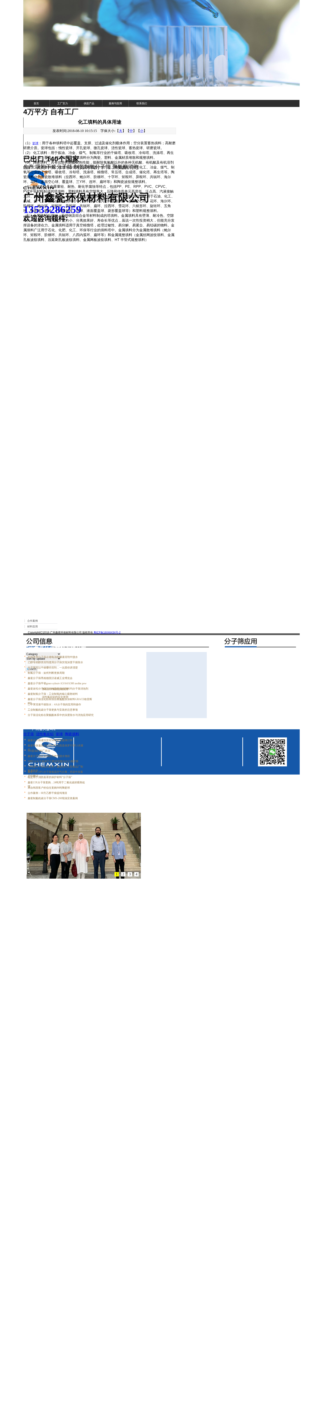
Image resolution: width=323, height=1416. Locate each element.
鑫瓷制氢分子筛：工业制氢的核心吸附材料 (53, 693)
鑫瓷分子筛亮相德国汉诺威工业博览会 (50, 678)
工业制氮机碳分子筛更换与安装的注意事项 (53, 709)
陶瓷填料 (72, 734)
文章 (44, 600)
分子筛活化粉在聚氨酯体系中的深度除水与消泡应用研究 (61, 715)
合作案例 (32, 620)
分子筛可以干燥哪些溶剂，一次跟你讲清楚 (53, 667)
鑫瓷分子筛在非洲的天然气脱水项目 (49, 756)
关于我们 (32, 637)
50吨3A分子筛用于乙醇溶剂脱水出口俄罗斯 (53, 761)
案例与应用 (115, 103)
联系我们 (141, 103)
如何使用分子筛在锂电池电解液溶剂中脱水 (53, 657)
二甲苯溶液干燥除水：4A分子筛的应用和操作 (54, 704)
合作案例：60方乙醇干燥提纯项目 (47, 793)
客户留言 (60, 637)
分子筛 (28, 734)
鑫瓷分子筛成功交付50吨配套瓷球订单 (50, 740)
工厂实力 (62, 103)
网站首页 (33, 600)
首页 (36, 103)
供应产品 (89, 103)
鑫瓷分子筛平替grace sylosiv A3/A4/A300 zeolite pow (57, 683)
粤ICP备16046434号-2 (107, 632)
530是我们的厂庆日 (39, 750)
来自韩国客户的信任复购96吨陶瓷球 (49, 787)
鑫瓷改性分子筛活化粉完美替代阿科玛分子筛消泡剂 (58, 688)
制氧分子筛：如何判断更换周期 (46, 672)
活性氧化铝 (45, 734)
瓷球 (35, 143)
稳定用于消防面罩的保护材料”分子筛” (50, 777)
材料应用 (32, 626)
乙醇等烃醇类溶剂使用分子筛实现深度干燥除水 (55, 662)
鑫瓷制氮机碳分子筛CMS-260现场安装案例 (53, 798)
